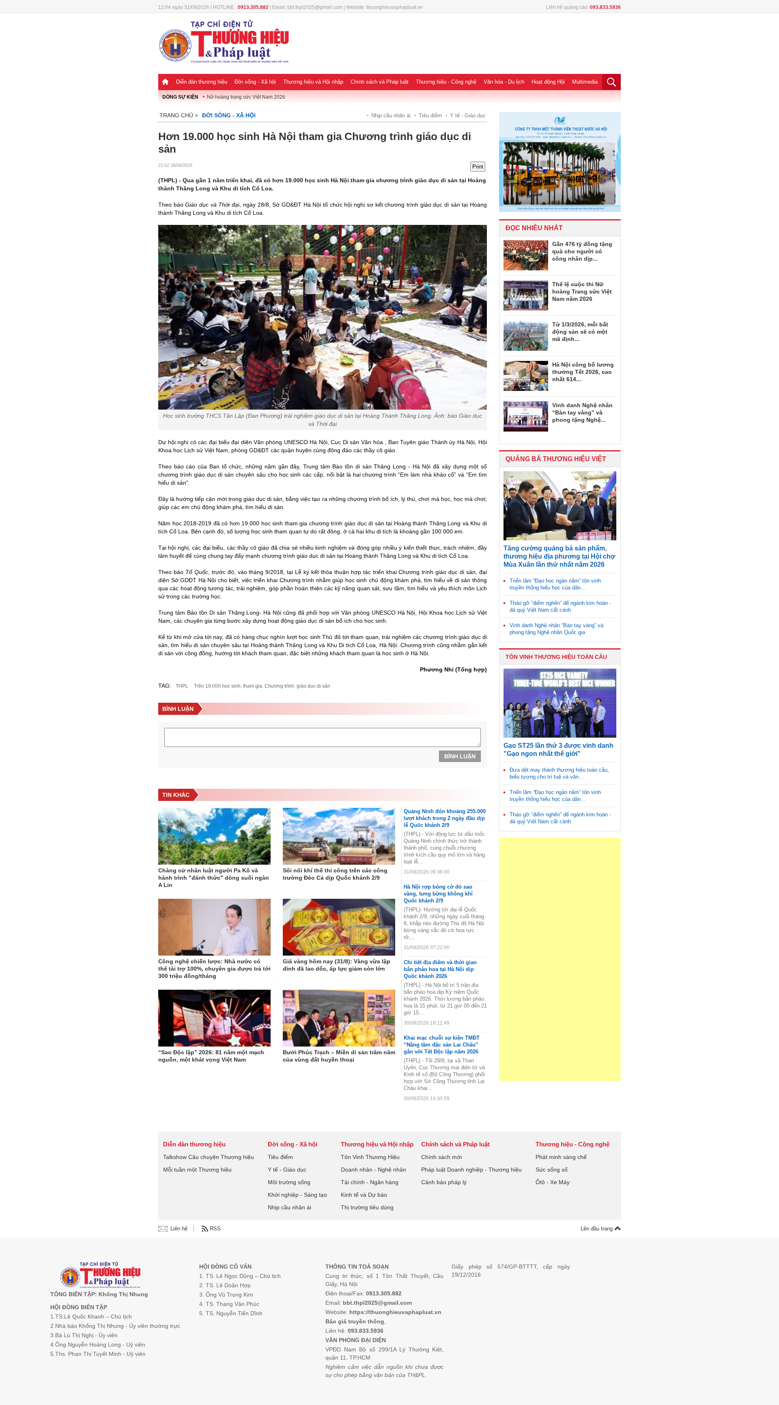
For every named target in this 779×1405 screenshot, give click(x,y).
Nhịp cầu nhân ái (391, 115)
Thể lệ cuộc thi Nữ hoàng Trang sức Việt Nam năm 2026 (582, 291)
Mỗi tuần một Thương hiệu (197, 1169)
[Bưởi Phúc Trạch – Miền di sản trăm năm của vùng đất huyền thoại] (339, 1018)
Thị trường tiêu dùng (367, 1207)
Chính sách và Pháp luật (380, 82)
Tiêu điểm (430, 115)
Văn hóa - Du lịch (504, 82)
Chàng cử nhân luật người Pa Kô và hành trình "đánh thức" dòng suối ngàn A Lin (213, 877)
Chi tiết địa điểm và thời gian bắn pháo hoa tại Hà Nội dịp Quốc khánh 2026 (440, 969)
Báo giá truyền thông (354, 1321)
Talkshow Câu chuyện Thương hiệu (208, 1157)
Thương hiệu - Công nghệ (446, 82)
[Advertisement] (560, 959)
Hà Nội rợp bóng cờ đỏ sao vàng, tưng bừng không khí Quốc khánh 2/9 (438, 894)
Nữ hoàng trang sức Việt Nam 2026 (246, 97)
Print (477, 167)
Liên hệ (178, 1229)
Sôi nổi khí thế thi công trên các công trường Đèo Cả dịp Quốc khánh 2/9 (335, 874)
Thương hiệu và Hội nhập (313, 82)
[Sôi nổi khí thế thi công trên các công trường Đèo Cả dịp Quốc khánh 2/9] (339, 836)
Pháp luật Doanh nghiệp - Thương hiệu (471, 1169)
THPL (182, 686)
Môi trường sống (289, 1182)
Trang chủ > (178, 115)
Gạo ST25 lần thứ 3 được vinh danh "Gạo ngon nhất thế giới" (558, 749)
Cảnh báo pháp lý (444, 1182)
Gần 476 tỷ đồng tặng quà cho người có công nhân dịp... (582, 251)
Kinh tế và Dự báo (364, 1194)
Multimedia (585, 82)
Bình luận (460, 756)
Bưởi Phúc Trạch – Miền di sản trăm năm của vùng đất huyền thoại (339, 1056)
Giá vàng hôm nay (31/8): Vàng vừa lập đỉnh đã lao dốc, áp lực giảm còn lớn (336, 965)
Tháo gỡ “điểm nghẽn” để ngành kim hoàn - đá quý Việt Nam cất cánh (560, 606)
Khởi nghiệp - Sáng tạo (297, 1194)
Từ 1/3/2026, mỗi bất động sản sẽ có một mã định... (580, 331)
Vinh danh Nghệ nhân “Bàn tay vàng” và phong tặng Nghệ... (582, 412)
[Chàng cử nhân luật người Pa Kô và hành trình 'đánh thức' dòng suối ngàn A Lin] (214, 836)
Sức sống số (552, 1169)
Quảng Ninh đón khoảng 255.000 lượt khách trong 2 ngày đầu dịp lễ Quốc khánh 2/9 (445, 818)
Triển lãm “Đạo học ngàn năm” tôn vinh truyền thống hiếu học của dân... (555, 584)
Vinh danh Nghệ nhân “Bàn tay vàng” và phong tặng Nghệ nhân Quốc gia (556, 628)
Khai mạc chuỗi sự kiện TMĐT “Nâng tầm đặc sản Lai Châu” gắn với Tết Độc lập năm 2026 (442, 1045)
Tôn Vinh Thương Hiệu (370, 1157)
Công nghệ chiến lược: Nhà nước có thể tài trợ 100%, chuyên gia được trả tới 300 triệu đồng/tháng (214, 968)
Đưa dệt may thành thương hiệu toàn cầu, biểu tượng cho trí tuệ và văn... (559, 773)
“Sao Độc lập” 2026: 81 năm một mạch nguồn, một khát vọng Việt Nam (211, 1056)
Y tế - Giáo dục (468, 115)
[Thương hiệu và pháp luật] (100, 1276)
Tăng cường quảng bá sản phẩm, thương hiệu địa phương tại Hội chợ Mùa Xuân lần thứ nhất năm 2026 (559, 556)
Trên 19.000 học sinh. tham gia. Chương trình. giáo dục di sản (262, 686)
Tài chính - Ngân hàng (369, 1182)
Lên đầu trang (597, 1229)
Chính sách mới (441, 1157)
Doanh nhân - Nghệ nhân (373, 1169)
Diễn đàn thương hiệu (201, 82)
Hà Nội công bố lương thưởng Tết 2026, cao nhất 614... (583, 371)
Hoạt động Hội (548, 82)
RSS (215, 1229)
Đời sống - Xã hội (255, 82)
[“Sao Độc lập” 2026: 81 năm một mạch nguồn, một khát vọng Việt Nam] (214, 1018)
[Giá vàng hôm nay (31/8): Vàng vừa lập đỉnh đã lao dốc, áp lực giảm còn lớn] (339, 927)
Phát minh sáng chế (561, 1157)
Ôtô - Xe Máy (553, 1182)
